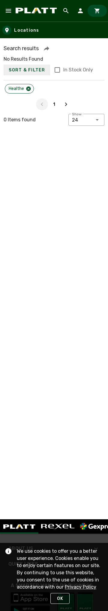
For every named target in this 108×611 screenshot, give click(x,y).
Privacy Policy (80, 587)
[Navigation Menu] (8, 11)
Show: (77, 114)
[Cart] (97, 11)
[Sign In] (80, 11)
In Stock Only (78, 70)
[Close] (28, 88)
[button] (46, 48)
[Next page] (66, 104)
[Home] (37, 11)
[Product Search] (66, 11)
